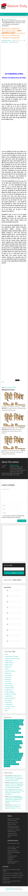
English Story (8, 666)
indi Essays (15, 749)
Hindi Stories (8, 679)
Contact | (14, 889)
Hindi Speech (17, 747)
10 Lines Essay (8, 724)
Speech (15, 757)
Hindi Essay (19, 743)
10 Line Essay (7, 722)
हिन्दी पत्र (13, 762)
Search (13, 572)
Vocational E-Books (10, 706)
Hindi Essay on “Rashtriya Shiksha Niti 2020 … (14, 830)
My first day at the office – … (14, 844)
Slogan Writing (8, 702)
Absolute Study (9, 888)
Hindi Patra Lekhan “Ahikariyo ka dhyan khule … (12, 835)
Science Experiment (10, 698)
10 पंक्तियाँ (16, 726)
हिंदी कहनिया (6, 760)
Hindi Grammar (8, 675)
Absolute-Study (7, 40)
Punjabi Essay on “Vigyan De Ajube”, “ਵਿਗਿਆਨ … (11, 870)
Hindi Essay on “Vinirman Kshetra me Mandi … (14, 819)
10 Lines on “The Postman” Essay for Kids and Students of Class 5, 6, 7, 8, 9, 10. (13, 806)
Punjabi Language (9, 692)
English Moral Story (9, 735)
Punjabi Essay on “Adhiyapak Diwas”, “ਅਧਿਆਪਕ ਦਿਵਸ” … (11, 881)
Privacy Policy (8, 889)
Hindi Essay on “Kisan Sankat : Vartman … (13, 823)
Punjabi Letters (8, 755)
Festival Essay (17, 741)
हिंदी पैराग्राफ (7, 762)
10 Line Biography (18, 720)
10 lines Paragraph (18, 724)
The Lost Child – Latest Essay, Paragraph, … (13, 847)
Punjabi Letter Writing (10, 694)
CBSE (6, 654)
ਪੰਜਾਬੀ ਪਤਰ (6, 766)
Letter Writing (8, 683)
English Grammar (9, 662)
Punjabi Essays (8, 689)
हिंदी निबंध (14, 387)
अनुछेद (19, 757)
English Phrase (8, 664)
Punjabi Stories (8, 696)
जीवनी (6, 710)
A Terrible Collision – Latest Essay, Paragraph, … (13, 857)
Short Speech (8, 700)
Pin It (3, 382)
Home (5, 19)
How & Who (8, 681)
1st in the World (8, 720)
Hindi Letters (8, 677)
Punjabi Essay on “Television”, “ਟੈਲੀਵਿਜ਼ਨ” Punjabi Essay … (12, 878)
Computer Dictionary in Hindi (12, 658)
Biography (7, 730)
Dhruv (6, 789)
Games (7, 669)
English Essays (8, 660)
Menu (2, 14)
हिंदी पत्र (18, 760)
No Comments (14, 42)
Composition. (14, 730)
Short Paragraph (18, 755)
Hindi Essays (11, 19)
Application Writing (15, 728)
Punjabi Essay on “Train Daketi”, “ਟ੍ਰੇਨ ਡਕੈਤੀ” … (13, 875)
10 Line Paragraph (17, 722)
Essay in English (8, 741)
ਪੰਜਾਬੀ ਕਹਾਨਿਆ (7, 764)
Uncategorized (9, 704)
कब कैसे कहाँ (7, 708)
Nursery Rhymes (9, 685)
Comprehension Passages (11, 656)
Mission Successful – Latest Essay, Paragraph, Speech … (14, 852)
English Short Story (9, 739)
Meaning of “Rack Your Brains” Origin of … (13, 862)
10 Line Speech (8, 726)
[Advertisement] (14, 58)
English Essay (7, 732)
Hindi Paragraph (8, 747)
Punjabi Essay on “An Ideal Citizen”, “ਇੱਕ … (12, 873)
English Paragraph (9, 737)
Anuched (6, 728)
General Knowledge (10, 671)
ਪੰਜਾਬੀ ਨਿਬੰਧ (15, 764)
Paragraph (15, 751)
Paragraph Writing (9, 687)
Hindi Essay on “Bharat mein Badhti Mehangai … (14, 827)
